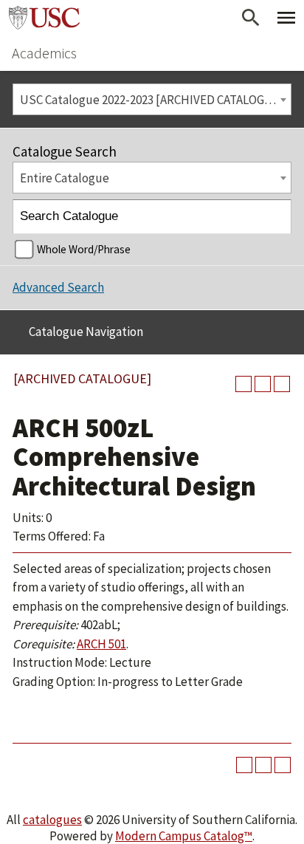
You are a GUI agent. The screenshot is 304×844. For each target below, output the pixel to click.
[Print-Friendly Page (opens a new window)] (263, 384)
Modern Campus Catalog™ (183, 836)
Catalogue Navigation (86, 331)
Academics (44, 53)
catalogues (52, 820)
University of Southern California (44, 18)
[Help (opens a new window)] (282, 384)
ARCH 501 (101, 644)
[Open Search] (251, 17)
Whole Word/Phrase (84, 249)
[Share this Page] (243, 384)
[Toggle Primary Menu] (286, 17)
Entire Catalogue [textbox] (64, 178)
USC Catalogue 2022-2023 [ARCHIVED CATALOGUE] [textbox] (152, 100)
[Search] (274, 216)
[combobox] (152, 99)
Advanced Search (58, 287)
